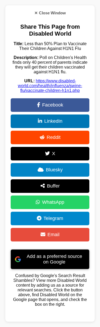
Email (53, 234)
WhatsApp (53, 202)
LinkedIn (53, 121)
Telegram (53, 218)
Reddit (54, 137)
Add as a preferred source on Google (54, 259)
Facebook (52, 105)
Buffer (53, 186)
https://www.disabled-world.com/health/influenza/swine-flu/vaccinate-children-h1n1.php (50, 86)
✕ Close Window (50, 13)
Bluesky (54, 169)
